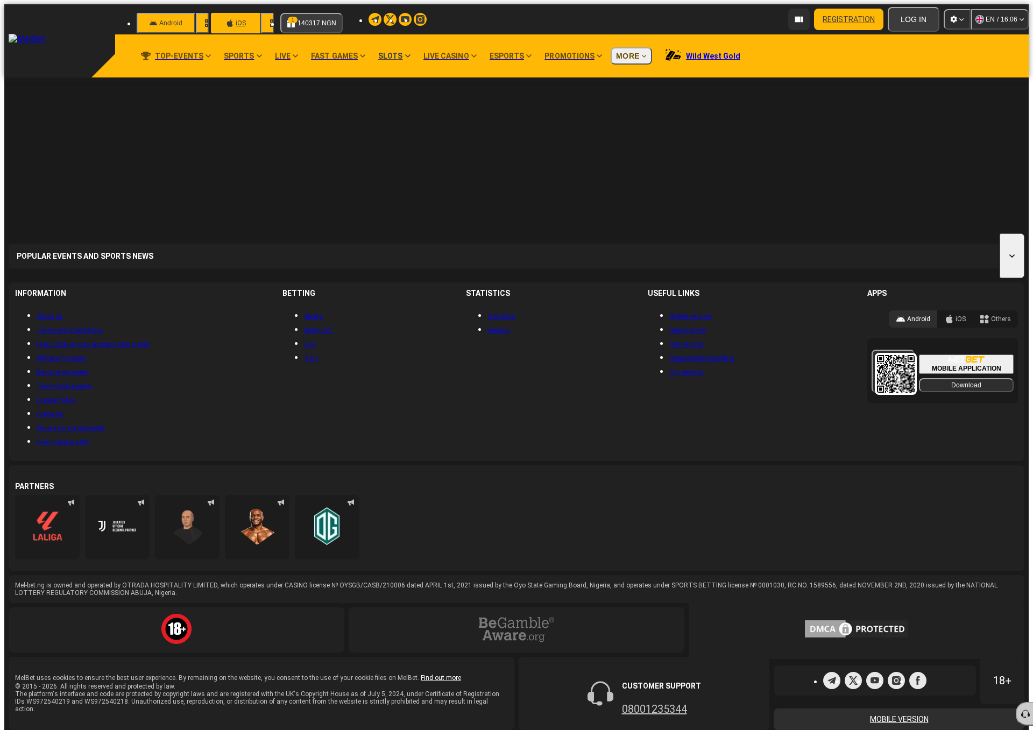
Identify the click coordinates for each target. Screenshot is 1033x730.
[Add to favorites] (962, 119)
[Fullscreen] (930, 119)
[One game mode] (332, 721)
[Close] (994, 119)
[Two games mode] (354, 721)
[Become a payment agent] (799, 19)
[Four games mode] (376, 721)
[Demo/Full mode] (978, 119)
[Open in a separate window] (913, 119)
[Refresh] (946, 119)
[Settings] (957, 19)
